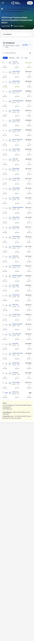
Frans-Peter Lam (17, 246)
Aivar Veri (15, 159)
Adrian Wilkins (16, 149)
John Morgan (16, 188)
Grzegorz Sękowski (17, 207)
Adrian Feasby (16, 236)
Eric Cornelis (15, 382)
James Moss (15, 295)
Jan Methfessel (16, 130)
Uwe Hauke (15, 227)
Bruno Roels (15, 168)
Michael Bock (16, 81)
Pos (4, 58)
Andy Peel (15, 256)
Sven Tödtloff (16, 120)
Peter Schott (16, 71)
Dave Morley (16, 198)
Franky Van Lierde (17, 353)
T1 (22, 58)
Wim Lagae (15, 285)
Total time (11, 58)
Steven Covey (16, 314)
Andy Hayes (15, 217)
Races (30, 3)
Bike (26, 58)
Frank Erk (15, 62)
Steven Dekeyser (17, 139)
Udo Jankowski (16, 334)
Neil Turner (15, 392)
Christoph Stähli (17, 91)
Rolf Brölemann (16, 266)
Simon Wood (15, 110)
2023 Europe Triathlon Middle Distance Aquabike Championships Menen (16, 20)
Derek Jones (15, 363)
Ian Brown (15, 372)
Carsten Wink (16, 178)
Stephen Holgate (17, 275)
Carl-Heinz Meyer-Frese (18, 100)
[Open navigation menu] (3, 3)
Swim (18, 58)
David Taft (15, 343)
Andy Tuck (15, 304)
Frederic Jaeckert (17, 324)
